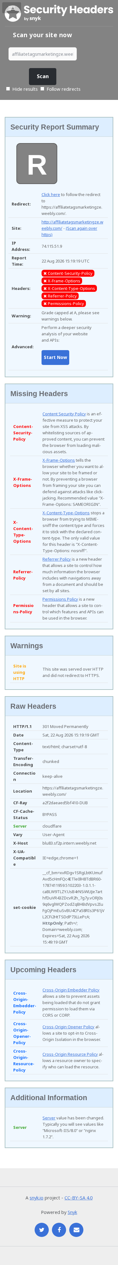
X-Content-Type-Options (66, 513)
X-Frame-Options (58, 460)
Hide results (24, 89)
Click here (51, 194)
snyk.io (36, 1197)
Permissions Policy (60, 599)
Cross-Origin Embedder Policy (70, 990)
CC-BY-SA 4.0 (79, 1197)
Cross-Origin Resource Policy (70, 1054)
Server (48, 1118)
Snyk (72, 1212)
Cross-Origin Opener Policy (68, 1027)
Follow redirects (64, 89)
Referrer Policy (56, 559)
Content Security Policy (64, 414)
